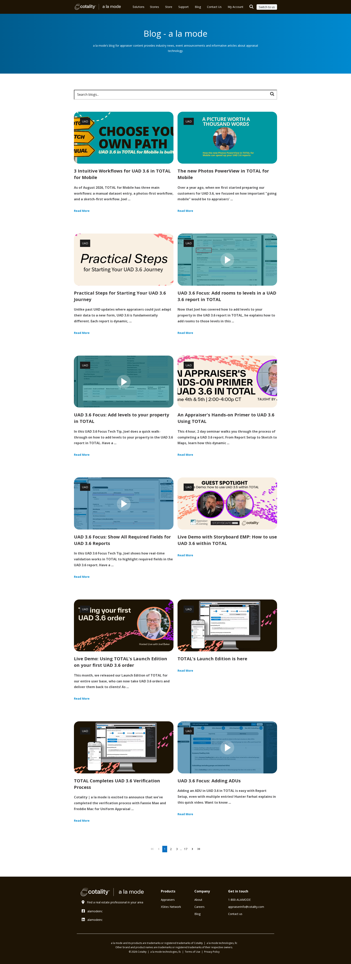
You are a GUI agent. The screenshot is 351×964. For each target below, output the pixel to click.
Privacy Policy (212, 951)
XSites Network (171, 907)
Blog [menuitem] (198, 7)
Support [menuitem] (183, 7)
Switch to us (267, 7)
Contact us (235, 914)
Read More (82, 211)
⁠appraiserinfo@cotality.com (246, 907)
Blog (197, 914)
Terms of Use (193, 951)
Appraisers (168, 900)
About (198, 900)
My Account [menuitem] (235, 7)
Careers (199, 907)
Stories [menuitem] (154, 7)
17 (185, 849)
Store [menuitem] (168, 7)
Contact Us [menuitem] (214, 7)
